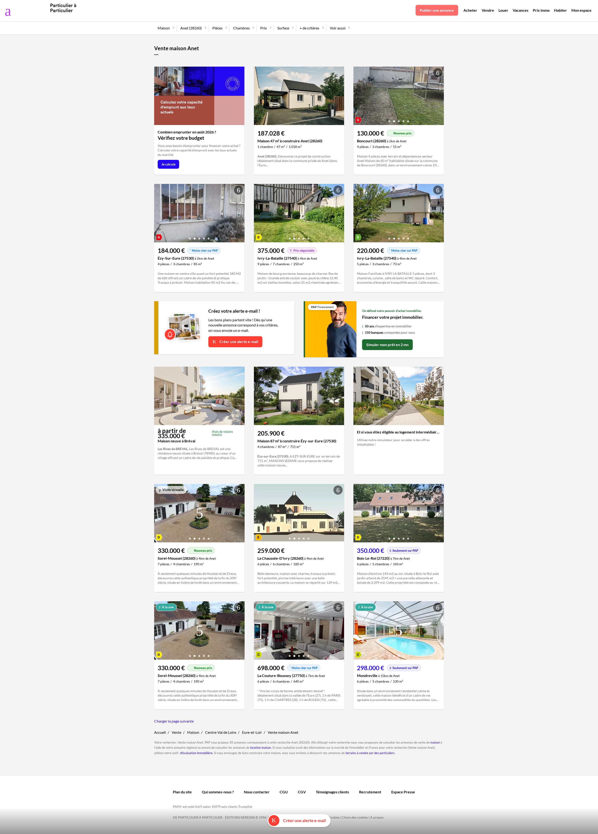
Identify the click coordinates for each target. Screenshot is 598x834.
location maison (260, 747)
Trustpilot (245, 807)
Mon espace (581, 10)
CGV (302, 792)
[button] (389, 119)
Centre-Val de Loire (220, 732)
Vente (176, 732)
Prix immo (541, 10)
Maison (193, 732)
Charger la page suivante (174, 721)
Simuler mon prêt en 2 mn (387, 344)
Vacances (520, 10)
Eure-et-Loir (252, 732)
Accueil (160, 732)
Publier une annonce (437, 10)
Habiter (560, 10)
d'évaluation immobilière (196, 753)
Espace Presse (403, 792)
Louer (503, 10)
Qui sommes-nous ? (218, 792)
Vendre (488, 10)
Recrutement (370, 792)
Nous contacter (257, 792)
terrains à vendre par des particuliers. (370, 753)
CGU (284, 792)
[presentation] (358, 97)
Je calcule (168, 164)
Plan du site (182, 792)
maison (435, 742)
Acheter (470, 10)
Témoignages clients (332, 792)
